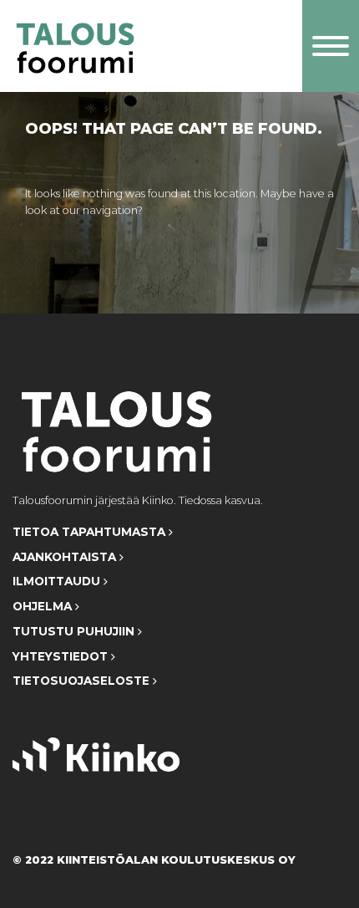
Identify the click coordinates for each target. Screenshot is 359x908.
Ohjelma (44, 606)
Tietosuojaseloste (83, 680)
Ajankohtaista (66, 557)
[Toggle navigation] (330, 46)
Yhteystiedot (62, 656)
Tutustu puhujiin (75, 631)
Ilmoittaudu (58, 581)
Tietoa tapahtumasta (91, 531)
